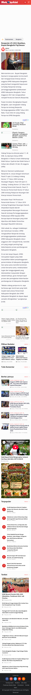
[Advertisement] (15, 21)
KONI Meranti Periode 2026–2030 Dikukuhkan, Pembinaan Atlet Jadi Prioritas (13, 596)
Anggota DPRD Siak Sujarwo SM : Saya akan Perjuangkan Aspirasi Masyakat (19, 383)
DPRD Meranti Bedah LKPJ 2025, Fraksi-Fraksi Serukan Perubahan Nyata (20, 405)
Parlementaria (9, 39)
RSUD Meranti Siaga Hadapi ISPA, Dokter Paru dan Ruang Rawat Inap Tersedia (15, 604)
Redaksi (17, 683)
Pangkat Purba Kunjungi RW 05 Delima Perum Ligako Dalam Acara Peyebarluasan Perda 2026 (19, 428)
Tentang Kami (9, 683)
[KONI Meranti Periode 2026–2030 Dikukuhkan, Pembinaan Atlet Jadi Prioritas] (15, 585)
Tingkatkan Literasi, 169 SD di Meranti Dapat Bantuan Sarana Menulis (15, 636)
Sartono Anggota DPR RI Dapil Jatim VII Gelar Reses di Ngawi (19, 394)
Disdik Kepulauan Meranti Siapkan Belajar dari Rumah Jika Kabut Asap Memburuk (15, 659)
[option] (8, 355)
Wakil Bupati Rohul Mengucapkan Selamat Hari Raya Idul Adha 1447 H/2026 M (14, 458)
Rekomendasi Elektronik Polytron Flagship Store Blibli (21, 357)
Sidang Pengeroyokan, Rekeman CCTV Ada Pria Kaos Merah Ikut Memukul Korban (14, 644)
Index (26, 344)
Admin (7, 48)
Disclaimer (21, 685)
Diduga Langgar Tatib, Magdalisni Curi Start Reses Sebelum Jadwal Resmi (8, 358)
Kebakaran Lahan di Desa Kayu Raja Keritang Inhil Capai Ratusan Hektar (15, 667)
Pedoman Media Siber (9, 685)
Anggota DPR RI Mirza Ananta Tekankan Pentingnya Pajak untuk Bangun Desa (19, 416)
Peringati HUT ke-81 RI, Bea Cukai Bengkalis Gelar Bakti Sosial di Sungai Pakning (14, 611)
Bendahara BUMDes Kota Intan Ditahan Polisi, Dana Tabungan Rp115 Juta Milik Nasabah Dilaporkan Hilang (15, 627)
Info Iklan (24, 683)
